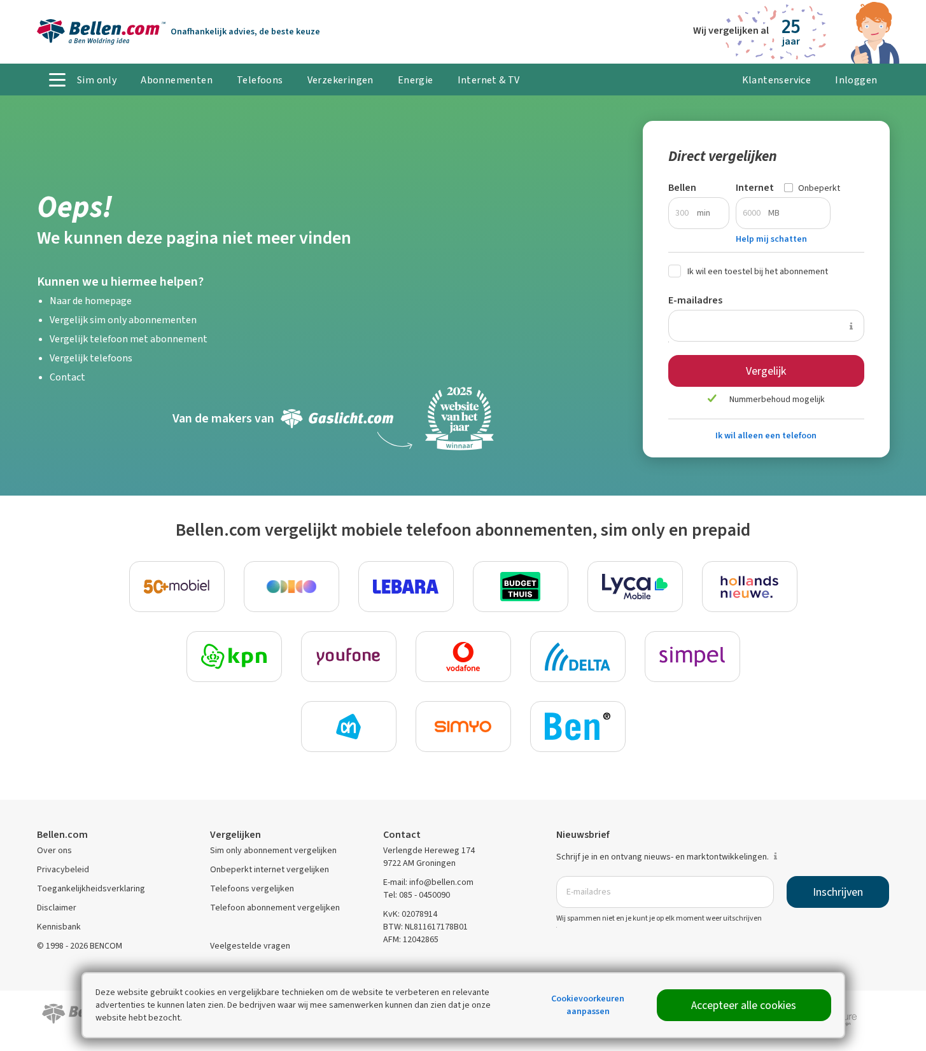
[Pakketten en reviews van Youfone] (348, 656)
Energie (415, 80)
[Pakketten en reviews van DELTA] (578, 656)
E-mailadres (695, 300)
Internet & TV (489, 80)
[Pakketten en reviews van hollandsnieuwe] (749, 586)
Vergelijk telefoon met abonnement (128, 338)
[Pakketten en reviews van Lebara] (406, 586)
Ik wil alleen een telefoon (766, 435)
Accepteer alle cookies (743, 1005)
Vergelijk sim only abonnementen (123, 319)
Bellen (682, 187)
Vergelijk (766, 371)
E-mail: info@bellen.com (428, 882)
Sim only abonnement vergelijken (273, 850)
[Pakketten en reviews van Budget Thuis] (520, 586)
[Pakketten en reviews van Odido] (291, 586)
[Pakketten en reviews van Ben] (578, 726)
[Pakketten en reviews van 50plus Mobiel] (177, 586)
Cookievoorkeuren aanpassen (587, 1004)
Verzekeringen (340, 80)
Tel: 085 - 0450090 (416, 895)
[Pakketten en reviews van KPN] (234, 656)
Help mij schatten (771, 239)
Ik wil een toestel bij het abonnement (757, 271)
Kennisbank (59, 927)
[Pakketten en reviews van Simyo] (463, 726)
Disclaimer (56, 907)
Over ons (54, 850)
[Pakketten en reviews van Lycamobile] (635, 586)
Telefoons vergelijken (252, 888)
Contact (67, 377)
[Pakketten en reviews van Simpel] (692, 656)
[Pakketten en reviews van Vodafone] (463, 656)
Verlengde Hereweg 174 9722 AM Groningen (429, 856)
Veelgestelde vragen (250, 946)
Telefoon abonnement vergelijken (275, 907)
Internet (755, 187)
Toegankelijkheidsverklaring (91, 888)
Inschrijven (838, 892)
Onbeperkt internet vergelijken (269, 869)
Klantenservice (776, 80)
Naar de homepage (91, 300)
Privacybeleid (63, 869)
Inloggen (856, 80)
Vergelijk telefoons (91, 358)
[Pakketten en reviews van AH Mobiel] (348, 726)
